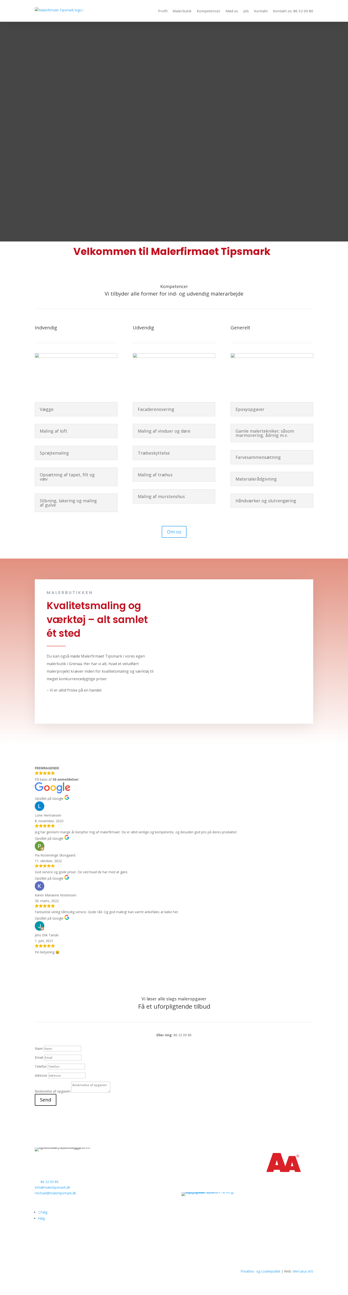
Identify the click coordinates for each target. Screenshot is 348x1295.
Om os (174, 532)
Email (39, 1057)
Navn (39, 1048)
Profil (162, 11)
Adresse (41, 1075)
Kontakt (261, 11)
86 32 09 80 (49, 1181)
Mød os (232, 11)
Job (246, 11)
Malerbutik (182, 11)
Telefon (41, 1066)
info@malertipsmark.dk (52, 1187)
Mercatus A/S (303, 1271)
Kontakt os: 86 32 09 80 (293, 11)
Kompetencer (208, 11)
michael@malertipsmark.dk (55, 1193)
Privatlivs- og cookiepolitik (260, 1271)
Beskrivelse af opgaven (52, 1091)
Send (45, 1100)
